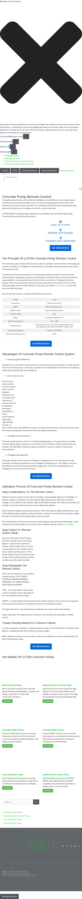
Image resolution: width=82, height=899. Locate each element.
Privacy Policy (11, 177)
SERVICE (33, 851)
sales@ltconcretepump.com (22, 875)
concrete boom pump (40, 847)
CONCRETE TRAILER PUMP (41, 841)
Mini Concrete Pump (12, 685)
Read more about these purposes (19, 164)
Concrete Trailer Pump (12, 730)
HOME (32, 839)
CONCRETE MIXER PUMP (40, 849)
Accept (5, 170)
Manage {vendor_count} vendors (19, 161)
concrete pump (61, 285)
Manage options (12, 155)
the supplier (68, 524)
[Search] (36, 802)
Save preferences (49, 170)
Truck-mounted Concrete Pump (16, 816)
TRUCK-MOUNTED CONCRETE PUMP (36, 844)
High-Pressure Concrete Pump (57, 685)
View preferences (29, 170)
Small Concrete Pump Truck (56, 774)
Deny (15, 170)
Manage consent (9, 896)
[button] (41, 63)
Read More (7, 701)
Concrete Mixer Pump (53, 730)
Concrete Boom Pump (12, 774)
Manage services (12, 158)
